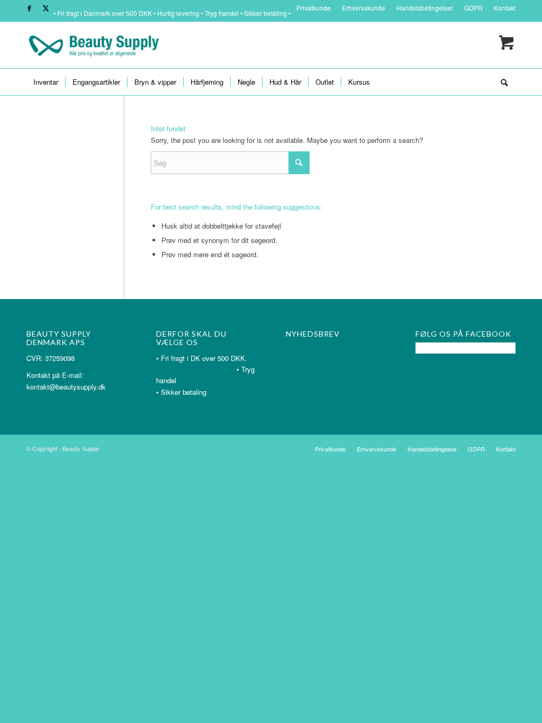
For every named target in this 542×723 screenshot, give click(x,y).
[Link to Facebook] (29, 8)
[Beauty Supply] (93, 45)
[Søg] (501, 82)
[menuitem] (314, 8)
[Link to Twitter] (45, 8)
